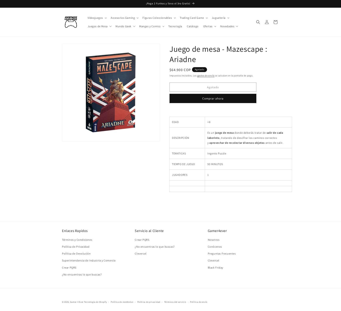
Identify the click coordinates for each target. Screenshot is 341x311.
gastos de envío (206, 75)
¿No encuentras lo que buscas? (82, 274)
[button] (97, 18)
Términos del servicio (175, 302)
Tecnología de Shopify (95, 302)
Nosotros (214, 239)
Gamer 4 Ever (76, 302)
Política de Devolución (76, 253)
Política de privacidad (148, 302)
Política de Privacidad (75, 246)
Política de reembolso (122, 302)
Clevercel (140, 253)
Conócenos (215, 246)
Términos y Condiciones (77, 239)
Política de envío (198, 302)
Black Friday (215, 267)
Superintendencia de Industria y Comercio (89, 260)
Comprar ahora (213, 98)
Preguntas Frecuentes (222, 253)
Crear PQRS (69, 267)
